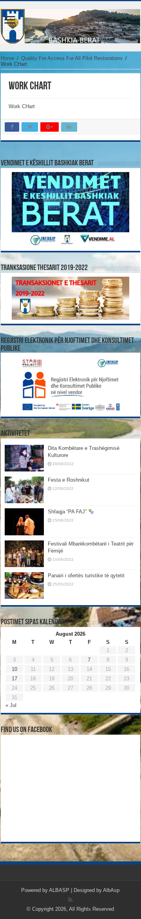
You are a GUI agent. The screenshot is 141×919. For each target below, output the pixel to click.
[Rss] (70, 899)
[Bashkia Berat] (70, 26)
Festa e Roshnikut (68, 480)
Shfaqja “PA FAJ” (68, 512)
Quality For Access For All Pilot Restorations (72, 58)
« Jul (10, 705)
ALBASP (59, 890)
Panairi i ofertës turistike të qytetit (86, 575)
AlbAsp (111, 890)
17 (14, 679)
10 (14, 669)
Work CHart (22, 106)
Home (7, 58)
